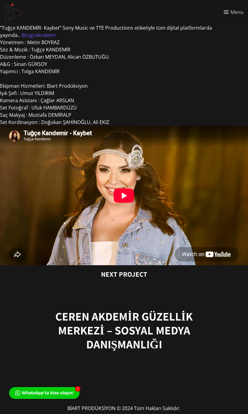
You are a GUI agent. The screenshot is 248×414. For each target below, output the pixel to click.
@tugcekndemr (38, 35)
